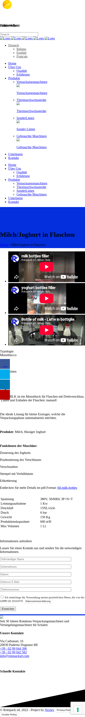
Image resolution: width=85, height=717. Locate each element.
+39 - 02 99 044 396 (13, 648)
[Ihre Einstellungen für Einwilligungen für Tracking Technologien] (78, 710)
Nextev (49, 710)
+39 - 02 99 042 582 (13, 652)
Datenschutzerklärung (38, 601)
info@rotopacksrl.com (14, 656)
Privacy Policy (64, 710)
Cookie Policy (9, 714)
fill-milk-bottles (67, 487)
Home (4, 244)
